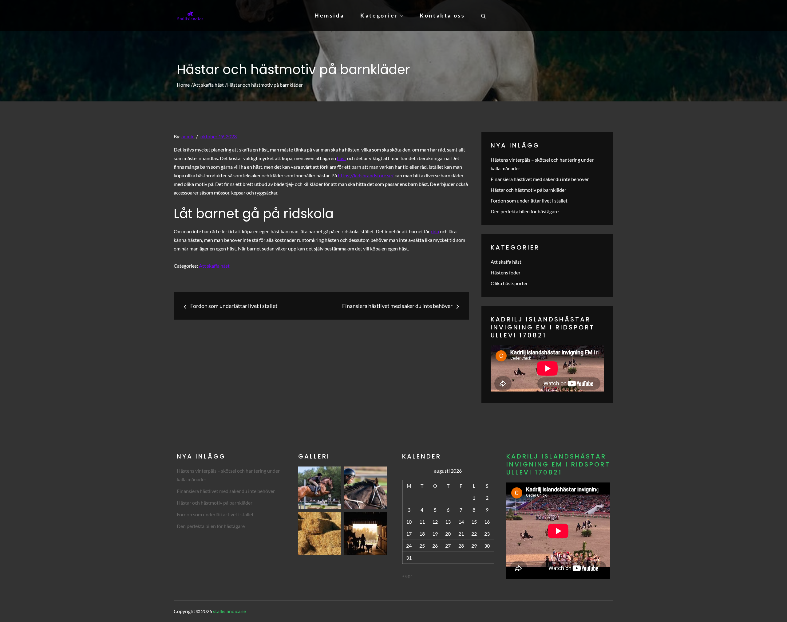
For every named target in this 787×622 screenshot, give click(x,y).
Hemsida (329, 15)
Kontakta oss (442, 15)
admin (188, 136)
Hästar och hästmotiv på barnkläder (528, 190)
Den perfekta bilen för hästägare (525, 211)
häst (341, 158)
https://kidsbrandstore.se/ (366, 175)
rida (435, 231)
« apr (407, 575)
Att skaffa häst (214, 266)
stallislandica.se (229, 611)
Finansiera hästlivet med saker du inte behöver (540, 179)
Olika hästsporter (509, 283)
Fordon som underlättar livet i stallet (529, 200)
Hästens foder (505, 272)
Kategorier (379, 15)
